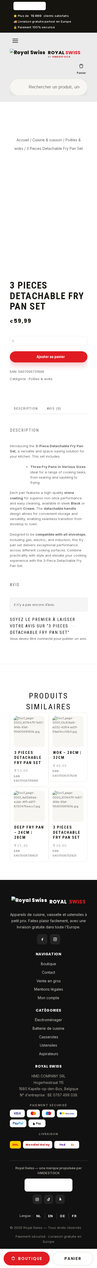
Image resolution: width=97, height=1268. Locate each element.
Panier (81, 73)
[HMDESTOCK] (48, 6)
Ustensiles (48, 1045)
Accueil (23, 140)
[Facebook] (42, 939)
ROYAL (64, 52)
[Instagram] (55, 939)
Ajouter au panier (50, 356)
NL (38, 1216)
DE (62, 1216)
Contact (48, 972)
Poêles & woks (41, 379)
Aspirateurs (48, 1054)
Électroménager (48, 1020)
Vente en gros (48, 981)
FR (74, 1216)
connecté (45, 638)
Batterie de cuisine (48, 1028)
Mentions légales (48, 989)
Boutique (48, 964)
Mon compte (48, 998)
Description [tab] (26, 408)
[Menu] (15, 40)
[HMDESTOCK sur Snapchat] (60, 1199)
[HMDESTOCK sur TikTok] (48, 1199)
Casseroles (48, 1037)
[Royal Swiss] (28, 54)
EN (50, 1216)
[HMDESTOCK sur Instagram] (37, 1199)
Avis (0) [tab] (54, 408)
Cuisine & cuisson (47, 140)
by (59, 57)
